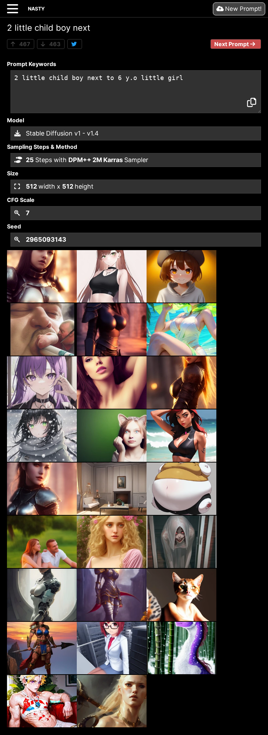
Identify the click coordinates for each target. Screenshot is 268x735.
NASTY (36, 9)
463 (54, 44)
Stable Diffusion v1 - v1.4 (61, 133)
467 (24, 44)
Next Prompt (232, 44)
